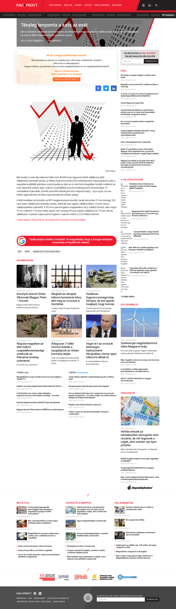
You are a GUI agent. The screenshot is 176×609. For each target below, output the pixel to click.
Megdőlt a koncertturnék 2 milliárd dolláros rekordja (139, 85)
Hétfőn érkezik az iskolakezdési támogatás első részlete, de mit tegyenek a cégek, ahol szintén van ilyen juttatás (139, 438)
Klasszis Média (59, 602)
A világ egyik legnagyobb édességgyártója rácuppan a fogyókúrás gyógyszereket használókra (40, 510)
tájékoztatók (34, 602)
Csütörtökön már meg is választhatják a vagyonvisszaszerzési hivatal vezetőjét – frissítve (38, 394)
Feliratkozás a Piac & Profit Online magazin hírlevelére (119, 596)
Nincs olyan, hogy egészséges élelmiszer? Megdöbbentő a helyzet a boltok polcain (134, 557)
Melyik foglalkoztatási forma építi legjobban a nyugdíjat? (140, 460)
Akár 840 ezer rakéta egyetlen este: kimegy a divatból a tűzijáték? (144, 248)
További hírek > (128, 297)
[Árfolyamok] (149, 5)
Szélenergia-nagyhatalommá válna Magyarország (139, 345)
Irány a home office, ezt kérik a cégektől (35, 550)
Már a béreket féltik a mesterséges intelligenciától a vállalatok (43, 522)
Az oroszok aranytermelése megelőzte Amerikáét (137, 122)
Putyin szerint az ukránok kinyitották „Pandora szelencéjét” (89, 413)
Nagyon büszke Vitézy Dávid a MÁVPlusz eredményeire (40, 410)
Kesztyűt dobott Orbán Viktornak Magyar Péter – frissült (32, 297)
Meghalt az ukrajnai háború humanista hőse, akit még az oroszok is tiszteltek (66, 299)
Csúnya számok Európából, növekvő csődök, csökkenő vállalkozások (86, 551)
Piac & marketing (124, 503)
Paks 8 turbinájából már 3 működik (136, 142)
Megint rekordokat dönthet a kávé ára (85, 405)
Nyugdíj (78, 5)
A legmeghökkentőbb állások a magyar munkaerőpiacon (137, 469)
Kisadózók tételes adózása (46, 252)
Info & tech (23, 503)
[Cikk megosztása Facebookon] (98, 88)
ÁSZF (30, 598)
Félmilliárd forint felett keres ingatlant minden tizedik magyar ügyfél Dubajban (143, 186)
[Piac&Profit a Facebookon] (35, 593)
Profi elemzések (102, 5)
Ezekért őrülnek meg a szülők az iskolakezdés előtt (139, 508)
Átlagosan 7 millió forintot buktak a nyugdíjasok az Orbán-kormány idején (65, 348)
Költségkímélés (129, 304)
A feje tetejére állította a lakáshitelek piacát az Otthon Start (91, 378)
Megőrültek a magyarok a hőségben (131, 551)
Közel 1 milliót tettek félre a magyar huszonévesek (136, 379)
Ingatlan (68, 5)
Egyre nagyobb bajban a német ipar (92, 521)
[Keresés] (156, 5)
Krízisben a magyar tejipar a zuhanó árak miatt (138, 76)
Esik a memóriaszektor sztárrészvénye (35, 546)
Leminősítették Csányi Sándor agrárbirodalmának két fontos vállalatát (146, 234)
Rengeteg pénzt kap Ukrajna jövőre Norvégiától (89, 386)
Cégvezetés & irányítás (78, 503)
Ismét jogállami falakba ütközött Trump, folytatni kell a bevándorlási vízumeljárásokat (138, 133)
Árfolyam (116, 5)
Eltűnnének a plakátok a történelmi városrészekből (140, 534)
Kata (27, 252)
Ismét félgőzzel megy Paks (132, 103)
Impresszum (21, 598)
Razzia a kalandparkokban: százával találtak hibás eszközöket (92, 534)
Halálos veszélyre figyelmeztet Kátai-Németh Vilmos (39, 386)
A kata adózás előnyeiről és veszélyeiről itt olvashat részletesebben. (51, 219)
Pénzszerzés (128, 393)
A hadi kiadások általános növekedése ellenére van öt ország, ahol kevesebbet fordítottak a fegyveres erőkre (138, 112)
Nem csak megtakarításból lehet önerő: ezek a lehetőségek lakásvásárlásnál (140, 478)
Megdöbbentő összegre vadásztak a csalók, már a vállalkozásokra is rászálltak (43, 535)
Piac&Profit (55, 40)
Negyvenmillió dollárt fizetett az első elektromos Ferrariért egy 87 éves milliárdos (145, 213)
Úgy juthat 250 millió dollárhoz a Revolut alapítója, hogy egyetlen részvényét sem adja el (143, 270)
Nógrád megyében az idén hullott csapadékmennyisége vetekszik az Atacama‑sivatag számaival (30, 352)
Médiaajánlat (39, 598)
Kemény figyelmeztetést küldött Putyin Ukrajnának (38, 402)
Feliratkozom (151, 61)
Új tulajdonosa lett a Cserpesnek (81, 546)
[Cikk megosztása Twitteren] (106, 88)
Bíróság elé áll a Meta (135, 520)
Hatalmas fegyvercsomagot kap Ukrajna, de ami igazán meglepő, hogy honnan (100, 299)
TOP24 (23, 372)
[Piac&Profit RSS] (40, 593)
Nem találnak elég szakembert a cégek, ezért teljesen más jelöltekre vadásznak (86, 558)
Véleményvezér (25, 260)
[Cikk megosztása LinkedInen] (114, 88)
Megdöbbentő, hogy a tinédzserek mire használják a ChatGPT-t (39, 378)
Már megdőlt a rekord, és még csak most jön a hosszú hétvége (140, 361)
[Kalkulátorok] (143, 5)
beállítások (46, 602)
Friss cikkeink (55, 5)
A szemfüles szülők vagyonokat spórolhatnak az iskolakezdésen (135, 370)
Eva (19, 252)
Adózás (88, 5)
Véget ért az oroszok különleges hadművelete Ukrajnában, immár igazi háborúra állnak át (101, 350)
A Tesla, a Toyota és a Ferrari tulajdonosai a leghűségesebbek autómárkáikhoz (139, 95)
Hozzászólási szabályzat (58, 598)
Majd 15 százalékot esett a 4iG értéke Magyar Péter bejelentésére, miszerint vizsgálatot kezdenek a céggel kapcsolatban (140, 151)
